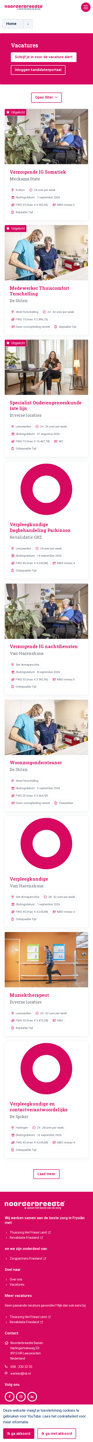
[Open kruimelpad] (28, 23)
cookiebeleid (67, 1416)
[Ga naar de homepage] (24, 7)
